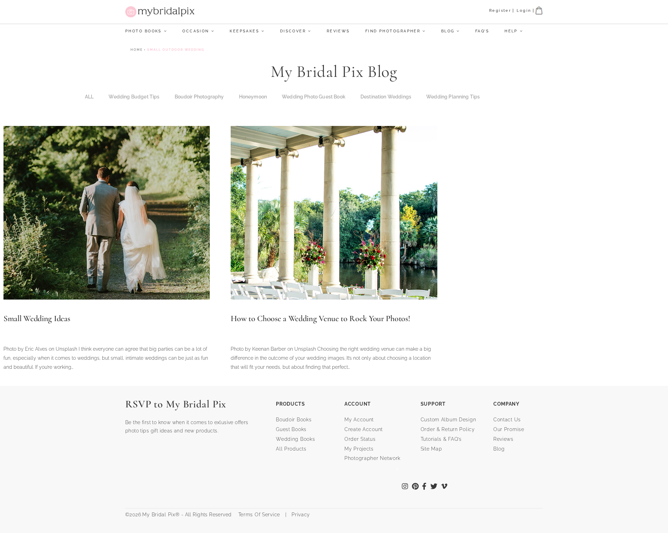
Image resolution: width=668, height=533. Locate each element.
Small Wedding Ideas (36, 318)
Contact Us (507, 419)
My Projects (359, 449)
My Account (359, 419)
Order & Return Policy (448, 429)
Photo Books (143, 31)
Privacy (300, 514)
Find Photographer (392, 31)
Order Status (360, 439)
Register (500, 11)
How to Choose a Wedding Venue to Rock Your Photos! (320, 318)
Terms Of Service (256, 514)
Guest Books (291, 429)
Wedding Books (295, 439)
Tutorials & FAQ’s (441, 439)
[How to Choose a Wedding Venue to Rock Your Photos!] (334, 212)
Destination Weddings (385, 97)
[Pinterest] (415, 487)
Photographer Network (372, 458)
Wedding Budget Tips (134, 97)
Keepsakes (244, 31)
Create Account (363, 429)
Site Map (431, 449)
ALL (89, 97)
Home (136, 49)
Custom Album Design (448, 419)
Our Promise (508, 429)
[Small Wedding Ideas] (106, 212)
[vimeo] (444, 487)
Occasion (195, 31)
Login (524, 11)
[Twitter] (434, 487)
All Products (291, 449)
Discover (293, 31)
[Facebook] (424, 487)
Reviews (338, 31)
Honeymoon (253, 97)
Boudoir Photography (199, 97)
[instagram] (405, 487)
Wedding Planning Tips (453, 97)
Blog (448, 31)
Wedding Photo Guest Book (313, 97)
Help (511, 31)
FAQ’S (482, 31)
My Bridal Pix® (161, 514)
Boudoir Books (293, 419)
